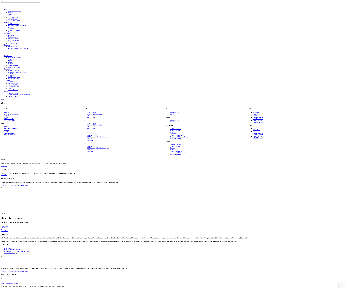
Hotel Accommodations (14, 11)
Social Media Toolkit (14, 20)
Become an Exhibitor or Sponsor (17, 25)
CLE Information (13, 17)
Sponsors (10, 27)
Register (10, 12)
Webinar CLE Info (13, 38)
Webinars (7, 33)
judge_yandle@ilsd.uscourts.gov (13, 249)
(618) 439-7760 (8, 248)
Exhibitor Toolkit (175, 130)
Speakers (10, 16)
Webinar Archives (13, 43)
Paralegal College (13, 37)
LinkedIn (89, 138)
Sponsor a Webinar (13, 32)
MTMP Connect (12, 35)
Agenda (10, 14)
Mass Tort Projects (258, 119)
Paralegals (7, 45)
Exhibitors (7, 22)
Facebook (90, 140)
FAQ (9, 41)
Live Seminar (8, 9)
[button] (172, 53)
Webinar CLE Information (94, 114)
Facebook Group (13, 50)
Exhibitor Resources (13, 24)
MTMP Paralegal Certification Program (19, 48)
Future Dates (256, 114)
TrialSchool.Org (174, 112)
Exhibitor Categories (14, 30)
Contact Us (256, 115)
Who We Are (256, 112)
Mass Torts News (258, 117)
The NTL (172, 114)
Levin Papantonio (258, 120)
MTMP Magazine (13, 19)
